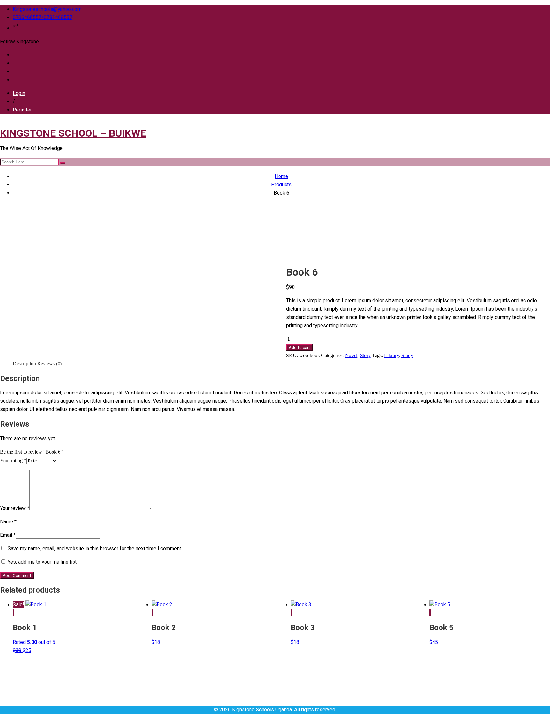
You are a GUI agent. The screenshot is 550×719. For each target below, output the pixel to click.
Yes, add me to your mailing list (41, 562)
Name (8, 522)
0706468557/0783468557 (42, 17)
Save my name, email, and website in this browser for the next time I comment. (95, 548)
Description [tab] (24, 363)
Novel (351, 355)
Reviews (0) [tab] (49, 363)
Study (407, 355)
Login (19, 93)
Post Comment (17, 575)
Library (391, 355)
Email (8, 535)
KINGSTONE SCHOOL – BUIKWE (73, 133)
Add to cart (299, 347)
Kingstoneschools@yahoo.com (47, 9)
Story (365, 355)
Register (22, 110)
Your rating (13, 460)
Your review (14, 508)
